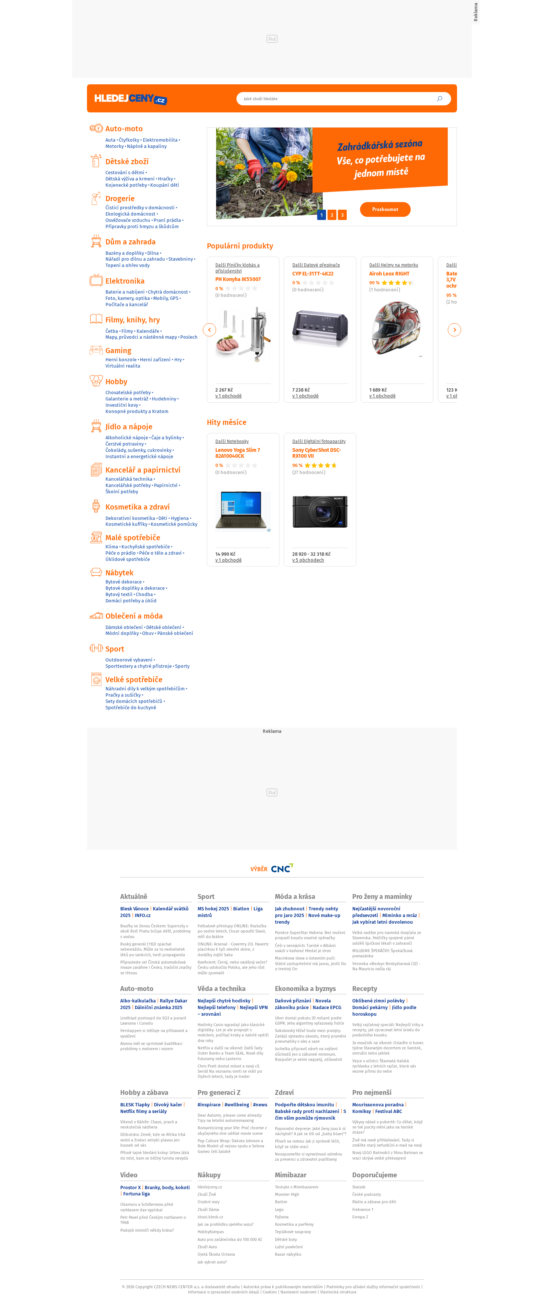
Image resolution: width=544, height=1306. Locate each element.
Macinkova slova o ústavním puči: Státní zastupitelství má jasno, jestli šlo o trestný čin (310, 963)
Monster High (287, 1194)
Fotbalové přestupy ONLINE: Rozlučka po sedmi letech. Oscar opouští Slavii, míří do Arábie (232, 931)
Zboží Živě (207, 1194)
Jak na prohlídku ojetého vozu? (225, 1224)
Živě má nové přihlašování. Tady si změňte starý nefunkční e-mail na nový (387, 1142)
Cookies (270, 1292)
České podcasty (366, 1194)
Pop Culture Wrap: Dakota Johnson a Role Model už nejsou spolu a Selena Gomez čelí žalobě (231, 1146)
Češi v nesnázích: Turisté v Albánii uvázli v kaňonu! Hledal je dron (305, 948)
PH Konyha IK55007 (238, 279)
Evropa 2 (360, 1217)
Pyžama (282, 1217)
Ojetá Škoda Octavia (216, 1254)
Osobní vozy (208, 1202)
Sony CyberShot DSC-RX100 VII (316, 453)
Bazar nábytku (288, 1254)
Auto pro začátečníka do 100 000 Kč (230, 1239)
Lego (279, 1209)
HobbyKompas (211, 1232)
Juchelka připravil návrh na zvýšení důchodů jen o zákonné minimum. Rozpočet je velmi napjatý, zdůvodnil (308, 1054)
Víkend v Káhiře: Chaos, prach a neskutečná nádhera (148, 1124)
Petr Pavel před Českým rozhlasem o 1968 (153, 1219)
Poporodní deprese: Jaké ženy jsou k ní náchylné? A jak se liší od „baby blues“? (310, 1131)
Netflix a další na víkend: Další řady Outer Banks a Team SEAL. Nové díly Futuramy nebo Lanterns (230, 1053)
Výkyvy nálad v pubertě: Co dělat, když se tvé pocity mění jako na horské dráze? (387, 1127)
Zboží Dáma (208, 1209)
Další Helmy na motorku (393, 265)
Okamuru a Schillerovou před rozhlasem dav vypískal (146, 1206)
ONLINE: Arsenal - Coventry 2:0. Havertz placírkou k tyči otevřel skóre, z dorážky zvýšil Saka (233, 949)
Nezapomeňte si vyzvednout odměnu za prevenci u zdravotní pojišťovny (308, 1156)
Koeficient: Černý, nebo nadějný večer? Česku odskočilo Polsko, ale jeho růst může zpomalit (232, 967)
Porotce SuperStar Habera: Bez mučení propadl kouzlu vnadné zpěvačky (310, 935)
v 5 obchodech (308, 560)
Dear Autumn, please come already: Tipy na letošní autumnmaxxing (230, 1117)
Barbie (281, 1202)
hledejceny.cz (210, 1187)
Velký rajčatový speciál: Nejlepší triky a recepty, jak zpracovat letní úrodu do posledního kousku (387, 1030)
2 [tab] (332, 215)
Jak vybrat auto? (212, 1262)
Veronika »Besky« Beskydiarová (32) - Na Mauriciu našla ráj (386, 966)
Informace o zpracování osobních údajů (223, 1292)
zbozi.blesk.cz (210, 1217)
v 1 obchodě (228, 396)
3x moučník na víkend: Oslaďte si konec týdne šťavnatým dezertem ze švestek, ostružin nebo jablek (388, 1048)
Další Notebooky (232, 441)
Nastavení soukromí (298, 1292)
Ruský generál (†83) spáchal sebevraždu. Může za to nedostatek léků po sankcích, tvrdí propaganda (152, 949)
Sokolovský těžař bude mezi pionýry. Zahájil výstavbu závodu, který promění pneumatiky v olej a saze (310, 1036)
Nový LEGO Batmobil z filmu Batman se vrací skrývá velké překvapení (387, 1155)
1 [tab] (321, 215)
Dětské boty (286, 1239)
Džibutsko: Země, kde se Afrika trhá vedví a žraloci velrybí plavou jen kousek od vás (152, 1139)
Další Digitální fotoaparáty (319, 441)
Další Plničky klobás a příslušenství (237, 268)
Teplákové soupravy (293, 1232)
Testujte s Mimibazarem (296, 1187)
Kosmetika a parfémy (294, 1224)
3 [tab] (342, 215)
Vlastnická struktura (338, 1292)
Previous (209, 329)
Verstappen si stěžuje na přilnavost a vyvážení (154, 1033)
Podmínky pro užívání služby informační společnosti (373, 1287)
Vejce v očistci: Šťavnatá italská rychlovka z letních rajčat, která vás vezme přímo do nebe (384, 1066)
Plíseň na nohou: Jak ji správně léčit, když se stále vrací (307, 1143)
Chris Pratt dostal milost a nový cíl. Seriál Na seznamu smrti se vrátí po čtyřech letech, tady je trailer (230, 1071)
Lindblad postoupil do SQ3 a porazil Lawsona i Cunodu (153, 1020)
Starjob (359, 1187)
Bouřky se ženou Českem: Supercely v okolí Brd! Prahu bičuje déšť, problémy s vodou (155, 931)
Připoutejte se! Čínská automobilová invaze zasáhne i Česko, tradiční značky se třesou (155, 967)
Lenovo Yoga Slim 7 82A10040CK (237, 453)
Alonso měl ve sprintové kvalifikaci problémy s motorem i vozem (151, 1046)
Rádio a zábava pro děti (374, 1202)
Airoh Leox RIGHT (389, 273)
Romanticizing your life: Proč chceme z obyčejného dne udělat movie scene (232, 1130)
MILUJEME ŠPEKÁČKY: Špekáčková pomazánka (382, 953)
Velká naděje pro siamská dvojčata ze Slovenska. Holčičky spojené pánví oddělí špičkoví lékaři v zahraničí (386, 938)
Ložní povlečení (289, 1247)
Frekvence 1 (362, 1209)
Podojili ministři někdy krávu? (147, 1230)
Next (454, 329)
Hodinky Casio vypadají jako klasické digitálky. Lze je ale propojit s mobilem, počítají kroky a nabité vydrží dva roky (233, 1032)
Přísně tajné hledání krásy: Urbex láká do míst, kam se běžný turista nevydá (154, 1155)
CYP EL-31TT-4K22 (312, 273)
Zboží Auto (207, 1247)
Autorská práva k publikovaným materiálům (283, 1287)
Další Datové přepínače (316, 265)
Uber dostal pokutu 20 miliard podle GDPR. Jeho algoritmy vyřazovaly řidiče (309, 1020)
